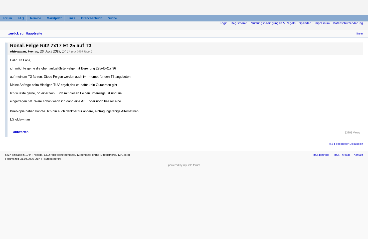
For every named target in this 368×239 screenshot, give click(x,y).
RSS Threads (342, 154)
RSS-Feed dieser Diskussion (345, 143)
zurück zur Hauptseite (25, 33)
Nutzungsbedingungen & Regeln (273, 23)
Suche (112, 18)
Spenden (305, 23)
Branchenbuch (91, 18)
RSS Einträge (321, 154)
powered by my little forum (184, 165)
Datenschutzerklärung (348, 23)
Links (71, 18)
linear (359, 33)
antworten (21, 132)
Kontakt (358, 154)
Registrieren (239, 23)
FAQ (21, 18)
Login (224, 23)
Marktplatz (54, 18)
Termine (35, 18)
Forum (7, 18)
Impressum (322, 23)
